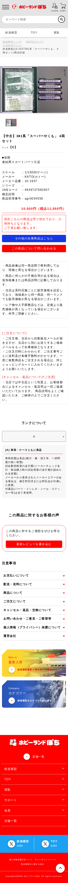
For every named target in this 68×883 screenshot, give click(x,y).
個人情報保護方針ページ (20, 860)
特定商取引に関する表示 (32, 864)
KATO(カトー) (34, 41)
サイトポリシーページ (45, 860)
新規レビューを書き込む (34, 544)
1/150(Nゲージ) (12, 45)
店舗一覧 (38, 756)
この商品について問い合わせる (34, 248)
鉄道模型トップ (12, 41)
